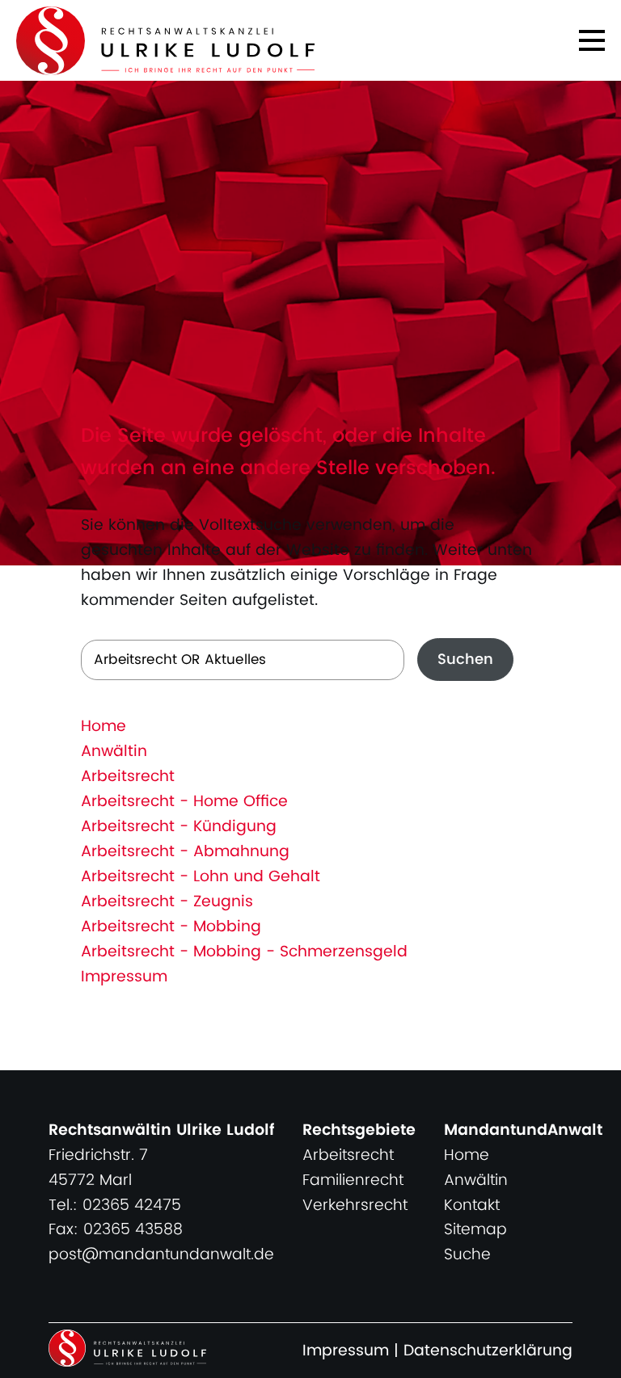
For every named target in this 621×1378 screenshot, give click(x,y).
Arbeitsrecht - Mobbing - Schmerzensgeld (244, 951)
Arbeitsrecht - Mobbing (171, 926)
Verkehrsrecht (355, 1205)
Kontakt (472, 1205)
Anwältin (114, 751)
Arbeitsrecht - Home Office (184, 801)
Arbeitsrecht (128, 776)
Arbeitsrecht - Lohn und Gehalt (200, 876)
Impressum (124, 976)
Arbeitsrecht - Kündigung (179, 826)
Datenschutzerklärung (487, 1350)
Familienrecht (352, 1180)
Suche (467, 1254)
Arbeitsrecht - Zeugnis (167, 901)
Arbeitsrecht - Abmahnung (185, 851)
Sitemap (475, 1229)
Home (103, 726)
